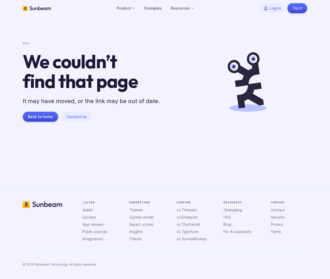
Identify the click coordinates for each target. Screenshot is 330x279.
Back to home (40, 116)
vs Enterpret (187, 217)
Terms (276, 231)
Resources (180, 8)
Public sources (94, 231)
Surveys (89, 217)
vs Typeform (188, 231)
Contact (278, 210)
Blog (227, 224)
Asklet (87, 210)
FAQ (227, 217)
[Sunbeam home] (37, 8)
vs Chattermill (188, 224)
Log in (275, 8)
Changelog (233, 210)
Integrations (92, 239)
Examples (153, 8)
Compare (184, 202)
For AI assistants (238, 231)
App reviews (93, 224)
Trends (135, 239)
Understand (139, 202)
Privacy (277, 224)
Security (278, 217)
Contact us (77, 116)
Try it (297, 8)
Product (124, 8)
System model (141, 217)
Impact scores (141, 224)
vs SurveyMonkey (192, 239)
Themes (136, 210)
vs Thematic (187, 210)
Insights (136, 231)
